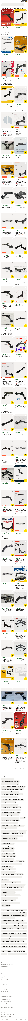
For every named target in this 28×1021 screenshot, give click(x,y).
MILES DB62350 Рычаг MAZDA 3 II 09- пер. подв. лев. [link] (20, 132)
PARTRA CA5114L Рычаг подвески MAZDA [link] (6, 257)
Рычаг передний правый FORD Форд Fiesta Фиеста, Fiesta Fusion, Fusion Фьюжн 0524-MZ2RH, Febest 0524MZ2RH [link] (20, 560)
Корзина (21, 1019)
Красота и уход (4, 989)
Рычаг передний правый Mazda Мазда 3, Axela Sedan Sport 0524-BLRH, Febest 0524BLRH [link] (20, 510)
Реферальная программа (6, 971)
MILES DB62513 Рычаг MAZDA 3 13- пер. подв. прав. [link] (7, 636)
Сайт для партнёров (5, 966)
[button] (26, 5)
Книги (2, 994)
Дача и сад (3, 992)
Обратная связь (4, 1009)
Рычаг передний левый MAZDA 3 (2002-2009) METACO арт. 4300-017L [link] (6, 282)
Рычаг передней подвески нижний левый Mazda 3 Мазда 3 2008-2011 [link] (20, 708)
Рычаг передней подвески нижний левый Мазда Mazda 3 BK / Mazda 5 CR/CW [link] (7, 30)
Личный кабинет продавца (6, 961)
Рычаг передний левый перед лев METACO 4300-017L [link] (7, 560)
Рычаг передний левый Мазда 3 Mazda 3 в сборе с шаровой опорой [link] (20, 56)
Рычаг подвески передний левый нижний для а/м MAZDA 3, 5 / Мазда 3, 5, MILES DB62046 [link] (7, 331)
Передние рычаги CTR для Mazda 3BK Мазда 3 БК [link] (7, 486)
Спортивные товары (5, 997)
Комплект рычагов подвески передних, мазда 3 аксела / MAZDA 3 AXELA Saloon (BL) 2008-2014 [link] (7, 683)
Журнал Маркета (4, 1012)
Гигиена (2, 981)
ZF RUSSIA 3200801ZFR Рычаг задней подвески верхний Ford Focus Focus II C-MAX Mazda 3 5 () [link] (7, 510)
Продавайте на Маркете (6, 962)
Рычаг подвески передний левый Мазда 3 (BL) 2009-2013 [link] (20, 207)
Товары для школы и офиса (6, 996)
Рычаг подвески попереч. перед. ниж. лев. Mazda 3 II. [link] (7, 233)
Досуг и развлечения (5, 976)
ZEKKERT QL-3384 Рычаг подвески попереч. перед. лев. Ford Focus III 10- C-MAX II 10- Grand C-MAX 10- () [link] (7, 660)
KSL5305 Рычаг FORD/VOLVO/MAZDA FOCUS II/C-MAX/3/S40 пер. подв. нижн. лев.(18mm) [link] (7, 356)
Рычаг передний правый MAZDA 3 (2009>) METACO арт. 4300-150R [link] (7, 207)
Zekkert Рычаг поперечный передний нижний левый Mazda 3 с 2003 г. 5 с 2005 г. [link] (7, 56)
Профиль (25, 1019)
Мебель (2, 977)
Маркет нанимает (4, 1010)
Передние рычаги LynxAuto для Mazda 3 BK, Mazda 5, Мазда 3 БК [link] (20, 636)
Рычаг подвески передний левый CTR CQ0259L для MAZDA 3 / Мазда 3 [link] (20, 356)
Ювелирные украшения (5, 1004)
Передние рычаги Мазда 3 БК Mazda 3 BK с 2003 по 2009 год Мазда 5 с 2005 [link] (7, 157)
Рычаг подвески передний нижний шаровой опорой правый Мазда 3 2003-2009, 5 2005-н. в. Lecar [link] (20, 233)
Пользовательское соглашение (7, 1007)
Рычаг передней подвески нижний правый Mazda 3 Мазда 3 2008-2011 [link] (7, 708)
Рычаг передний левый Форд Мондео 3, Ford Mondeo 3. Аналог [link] (7, 758)
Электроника (3, 982)
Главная (2, 1019)
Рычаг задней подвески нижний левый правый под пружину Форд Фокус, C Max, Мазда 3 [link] (20, 732)
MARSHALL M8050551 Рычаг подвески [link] (7, 460)
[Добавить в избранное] (12, 11)
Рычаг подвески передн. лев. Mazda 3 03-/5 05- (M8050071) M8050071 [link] (20, 157)
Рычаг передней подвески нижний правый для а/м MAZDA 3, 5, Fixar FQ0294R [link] (20, 106)
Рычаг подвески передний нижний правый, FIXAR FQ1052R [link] (20, 434)
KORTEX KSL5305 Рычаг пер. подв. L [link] (20, 683)
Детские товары (4, 1003)
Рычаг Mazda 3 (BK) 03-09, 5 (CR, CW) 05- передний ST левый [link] (20, 80)
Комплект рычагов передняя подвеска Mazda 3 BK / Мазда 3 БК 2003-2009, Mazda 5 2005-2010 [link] (7, 536)
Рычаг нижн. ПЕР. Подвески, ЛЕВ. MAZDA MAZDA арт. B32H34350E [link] (7, 306)
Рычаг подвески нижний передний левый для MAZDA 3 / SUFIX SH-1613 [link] (7, 106)
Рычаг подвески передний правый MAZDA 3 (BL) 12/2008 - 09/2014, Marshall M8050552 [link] (7, 81)
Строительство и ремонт (6, 1001)
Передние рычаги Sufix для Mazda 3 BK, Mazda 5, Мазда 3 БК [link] (20, 660)
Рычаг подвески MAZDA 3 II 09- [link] (7, 732)
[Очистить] (22, 4)
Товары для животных (5, 999)
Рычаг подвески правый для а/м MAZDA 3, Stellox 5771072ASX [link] (20, 758)
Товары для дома (4, 986)
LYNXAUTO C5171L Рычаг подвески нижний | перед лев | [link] (20, 306)
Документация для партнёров (7, 964)
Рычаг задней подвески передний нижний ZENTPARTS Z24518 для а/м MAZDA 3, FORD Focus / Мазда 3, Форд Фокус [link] (20, 382)
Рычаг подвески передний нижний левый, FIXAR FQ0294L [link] (20, 610)
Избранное (16, 1019)
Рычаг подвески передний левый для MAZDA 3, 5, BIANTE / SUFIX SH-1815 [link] (20, 30)
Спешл (7, 1019)
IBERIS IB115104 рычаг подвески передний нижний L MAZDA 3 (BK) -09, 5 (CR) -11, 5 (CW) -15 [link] (20, 257)
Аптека (2, 987)
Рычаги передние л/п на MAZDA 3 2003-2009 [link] (19, 586)
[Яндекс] (10, 1016)
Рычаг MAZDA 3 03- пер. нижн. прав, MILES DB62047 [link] (7, 132)
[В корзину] (12, 24)
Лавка (11, 1019)
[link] (7, 779)
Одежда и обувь (4, 984)
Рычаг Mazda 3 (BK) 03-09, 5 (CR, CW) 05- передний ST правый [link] (20, 407)
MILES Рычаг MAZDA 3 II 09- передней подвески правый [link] (20, 486)
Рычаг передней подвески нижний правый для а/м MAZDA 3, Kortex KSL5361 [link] (7, 408)
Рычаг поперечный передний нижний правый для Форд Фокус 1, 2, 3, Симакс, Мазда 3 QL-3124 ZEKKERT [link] (20, 460)
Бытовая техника (4, 979)
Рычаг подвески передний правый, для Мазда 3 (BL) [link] (20, 282)
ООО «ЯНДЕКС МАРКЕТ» (9, 1014)
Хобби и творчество (5, 991)
